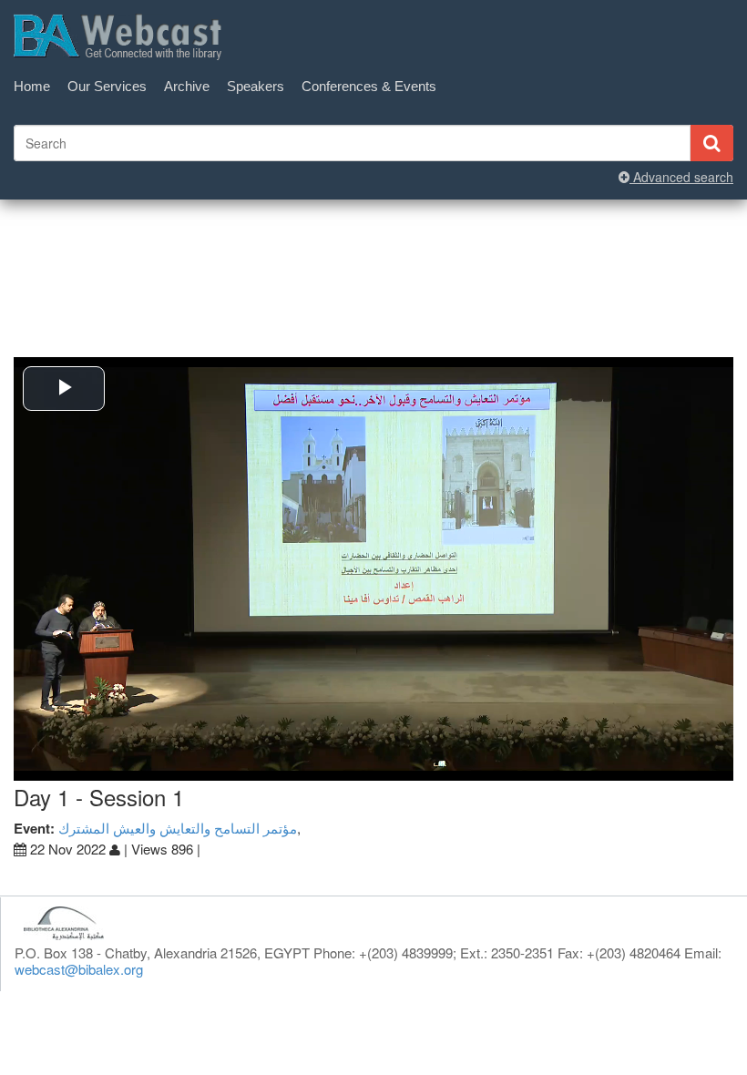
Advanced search (681, 177)
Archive (187, 86)
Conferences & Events (369, 86)
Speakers (255, 86)
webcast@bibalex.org (79, 968)
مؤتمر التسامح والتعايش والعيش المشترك (177, 827)
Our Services (107, 86)
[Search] (711, 143)
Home (32, 86)
